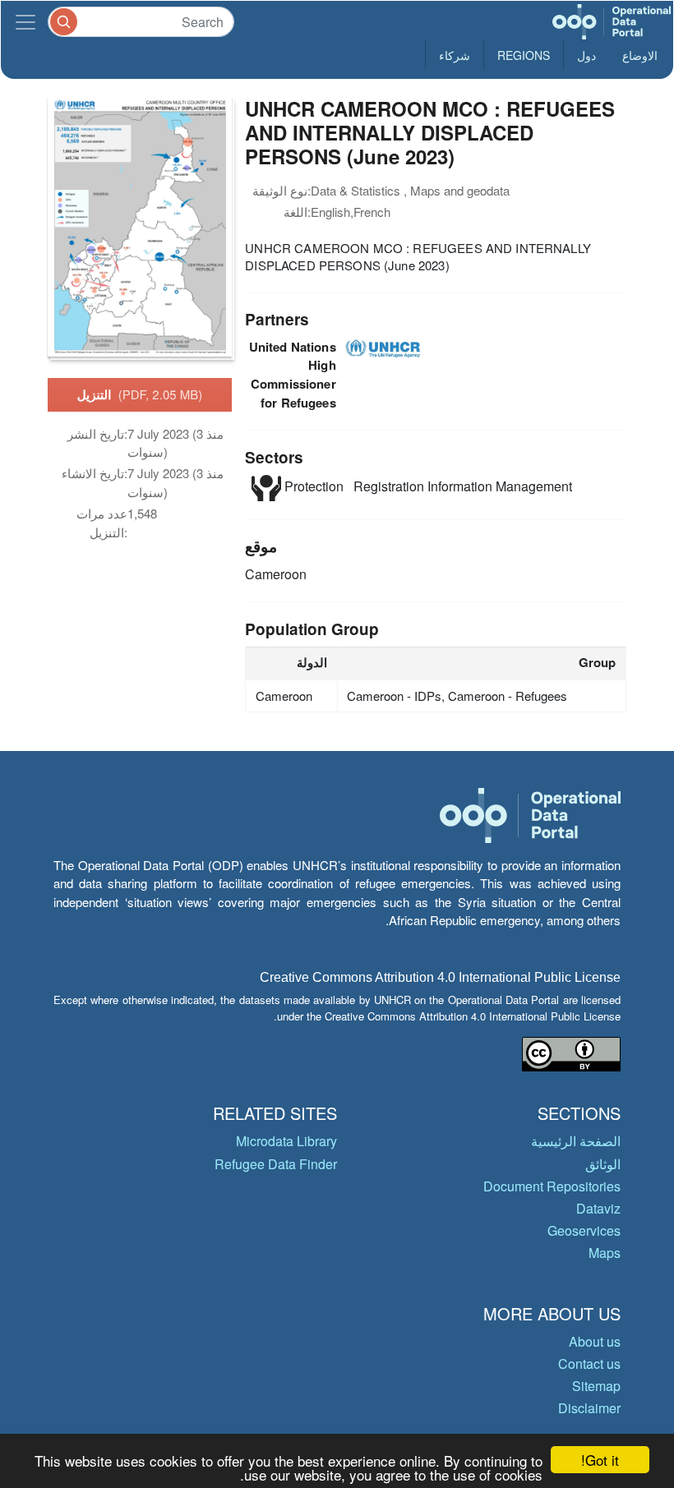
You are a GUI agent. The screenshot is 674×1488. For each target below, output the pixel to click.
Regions (523, 55)
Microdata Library (286, 1140)
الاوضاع (640, 55)
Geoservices (584, 1230)
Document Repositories (552, 1186)
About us (595, 1341)
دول (586, 55)
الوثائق (603, 1163)
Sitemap (596, 1385)
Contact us (589, 1363)
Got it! (600, 1459)
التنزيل (140, 394)
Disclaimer (589, 1407)
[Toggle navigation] (25, 21)
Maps (605, 1252)
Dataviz (598, 1208)
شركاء (454, 55)
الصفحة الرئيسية (576, 1140)
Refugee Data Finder (276, 1163)
